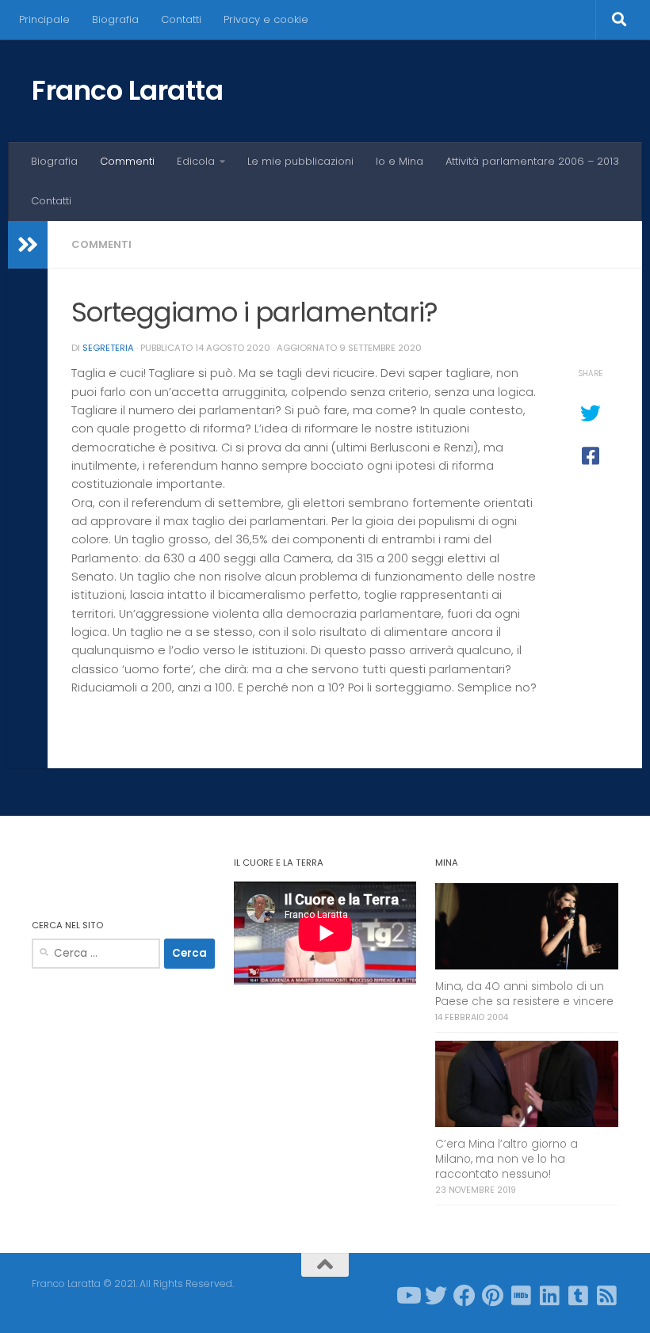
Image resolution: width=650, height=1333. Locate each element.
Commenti (127, 161)
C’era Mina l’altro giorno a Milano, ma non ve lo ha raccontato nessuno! (506, 1159)
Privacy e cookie (266, 19)
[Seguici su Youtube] (407, 1296)
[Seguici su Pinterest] (493, 1296)
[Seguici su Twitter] (436, 1296)
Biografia (115, 19)
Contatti (181, 19)
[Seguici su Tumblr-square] (579, 1296)
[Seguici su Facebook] (464, 1296)
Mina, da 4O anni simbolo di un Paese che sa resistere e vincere (524, 994)
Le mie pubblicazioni (300, 161)
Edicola (196, 161)
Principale (44, 19)
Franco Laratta (127, 90)
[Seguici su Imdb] (521, 1296)
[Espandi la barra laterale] (28, 245)
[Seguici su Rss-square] (607, 1296)
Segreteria (108, 347)
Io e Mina (399, 161)
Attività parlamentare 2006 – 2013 (532, 161)
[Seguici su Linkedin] (550, 1296)
